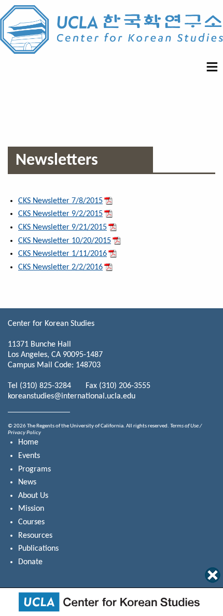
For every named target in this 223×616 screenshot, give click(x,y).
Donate (30, 562)
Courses (31, 522)
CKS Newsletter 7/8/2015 (60, 201)
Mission (31, 509)
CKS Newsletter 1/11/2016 (62, 254)
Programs (34, 469)
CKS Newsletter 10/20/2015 (64, 241)
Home (28, 442)
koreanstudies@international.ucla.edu (71, 396)
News (27, 482)
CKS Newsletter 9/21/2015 (62, 227)
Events (29, 456)
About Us (33, 496)
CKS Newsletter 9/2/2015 (60, 214)
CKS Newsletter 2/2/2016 (60, 267)
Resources (35, 536)
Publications (38, 549)
